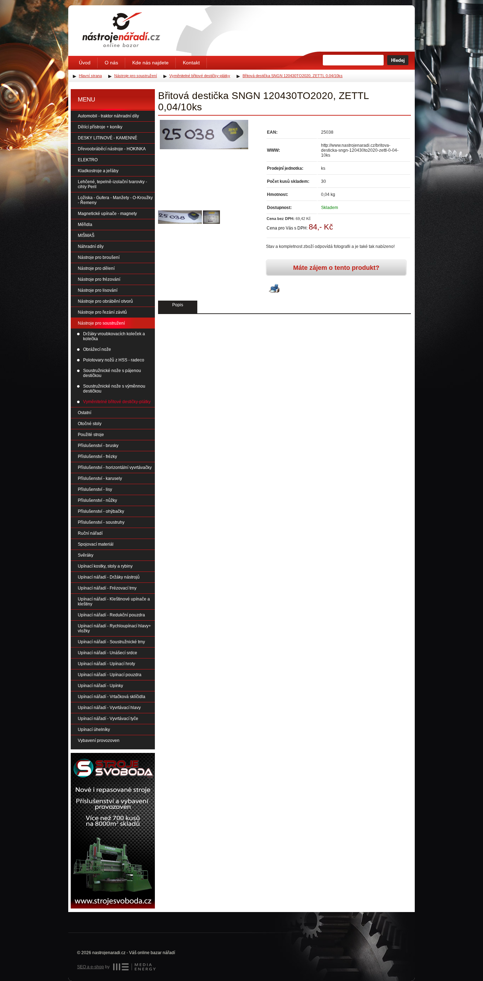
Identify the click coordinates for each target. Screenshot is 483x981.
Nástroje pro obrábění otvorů (105, 301)
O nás (111, 62)
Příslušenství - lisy (95, 489)
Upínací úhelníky (94, 729)
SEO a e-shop (90, 966)
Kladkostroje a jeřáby (98, 170)
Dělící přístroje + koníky (100, 126)
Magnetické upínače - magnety (107, 213)
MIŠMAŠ (86, 235)
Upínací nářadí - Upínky (100, 685)
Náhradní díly (91, 246)
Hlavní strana (90, 76)
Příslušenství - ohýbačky (101, 511)
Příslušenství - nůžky (97, 500)
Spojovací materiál (96, 544)
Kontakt (191, 62)
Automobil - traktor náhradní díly (108, 116)
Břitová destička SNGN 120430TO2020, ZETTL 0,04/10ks (293, 76)
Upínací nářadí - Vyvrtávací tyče (108, 718)
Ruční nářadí (90, 533)
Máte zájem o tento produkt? (336, 267)
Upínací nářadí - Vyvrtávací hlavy (109, 707)
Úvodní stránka (121, 29)
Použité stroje (91, 434)
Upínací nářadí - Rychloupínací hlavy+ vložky (114, 628)
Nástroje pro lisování (97, 290)
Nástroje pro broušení (99, 257)
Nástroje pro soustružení (101, 323)
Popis (177, 304)
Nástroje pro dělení (96, 268)
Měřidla (85, 224)
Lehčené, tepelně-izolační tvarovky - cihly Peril (112, 184)
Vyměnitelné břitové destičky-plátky (117, 401)
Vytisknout (274, 289)
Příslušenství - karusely (100, 478)
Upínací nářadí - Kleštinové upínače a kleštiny (114, 601)
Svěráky (85, 555)
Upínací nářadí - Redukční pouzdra (111, 615)
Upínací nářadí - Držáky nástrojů (109, 577)
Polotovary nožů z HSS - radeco (113, 360)
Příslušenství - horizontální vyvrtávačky (115, 467)
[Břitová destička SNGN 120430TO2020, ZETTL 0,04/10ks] (204, 134)
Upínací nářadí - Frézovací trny (107, 588)
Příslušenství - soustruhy (101, 522)
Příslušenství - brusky (98, 445)
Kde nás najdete (150, 62)
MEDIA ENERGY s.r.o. (134, 966)
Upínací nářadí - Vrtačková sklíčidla (111, 696)
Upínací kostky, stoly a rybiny (105, 566)
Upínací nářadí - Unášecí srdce (107, 652)
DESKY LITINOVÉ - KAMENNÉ (107, 137)
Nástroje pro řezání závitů (102, 312)
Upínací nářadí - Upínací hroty (106, 663)
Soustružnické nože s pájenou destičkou (112, 373)
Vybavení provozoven (99, 740)
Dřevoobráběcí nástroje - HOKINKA (112, 148)
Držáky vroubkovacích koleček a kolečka (114, 336)
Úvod (85, 62)
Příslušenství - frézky (97, 456)
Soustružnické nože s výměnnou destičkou (114, 389)
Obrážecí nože (97, 349)
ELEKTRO (88, 159)
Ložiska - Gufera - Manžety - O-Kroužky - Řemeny (115, 200)
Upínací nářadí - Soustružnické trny (111, 641)
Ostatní (84, 412)
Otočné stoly (89, 423)
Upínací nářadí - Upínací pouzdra (109, 674)
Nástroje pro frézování (99, 279)
